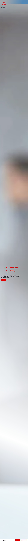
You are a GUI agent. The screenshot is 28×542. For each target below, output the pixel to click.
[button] (26, 2)
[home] (4, 4)
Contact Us (3, 279)
